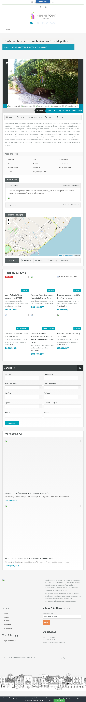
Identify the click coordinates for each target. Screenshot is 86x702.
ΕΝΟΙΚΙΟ (7, 621)
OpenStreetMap (69, 255)
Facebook (27, 260)
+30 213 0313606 (45, 23)
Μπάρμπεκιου (13, 167)
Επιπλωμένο (63, 159)
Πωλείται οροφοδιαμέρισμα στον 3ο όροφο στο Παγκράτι (27, 493)
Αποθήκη (11, 159)
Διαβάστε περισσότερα (60, 497)
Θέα (9, 163)
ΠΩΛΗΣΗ (7, 617)
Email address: (48, 614)
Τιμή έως (8, 403)
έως (46, 412)
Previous (6, 81)
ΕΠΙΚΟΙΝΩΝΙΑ (8, 628)
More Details (18, 306)
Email (66, 260)
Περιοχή (8, 374)
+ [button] (8, 220)
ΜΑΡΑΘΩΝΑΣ (42, 47)
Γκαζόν (35, 159)
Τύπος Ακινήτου (50, 384)
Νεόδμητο (36, 167)
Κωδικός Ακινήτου (50, 403)
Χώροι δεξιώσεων (39, 172)
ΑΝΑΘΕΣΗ (7, 624)
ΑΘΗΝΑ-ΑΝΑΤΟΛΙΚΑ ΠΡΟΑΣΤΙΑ (23, 47)
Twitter (40, 260)
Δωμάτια (8, 393)
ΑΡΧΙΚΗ (6, 614)
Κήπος (35, 163)
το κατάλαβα (59, 700)
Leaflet (60, 255)
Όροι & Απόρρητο (10, 641)
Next (79, 81)
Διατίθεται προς (11, 384)
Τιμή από (47, 393)
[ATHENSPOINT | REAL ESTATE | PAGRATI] (43, 15)
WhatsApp (53, 260)
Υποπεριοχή (48, 374)
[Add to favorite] (7, 64)
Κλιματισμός (63, 163)
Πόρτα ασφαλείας (65, 167)
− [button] (8, 223)
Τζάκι (10, 172)
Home (6, 47)
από (7, 412)
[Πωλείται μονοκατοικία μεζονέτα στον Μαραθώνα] (43, 233)
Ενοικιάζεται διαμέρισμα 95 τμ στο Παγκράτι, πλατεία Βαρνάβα (29, 559)
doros (67, 658)
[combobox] (23, 378)
